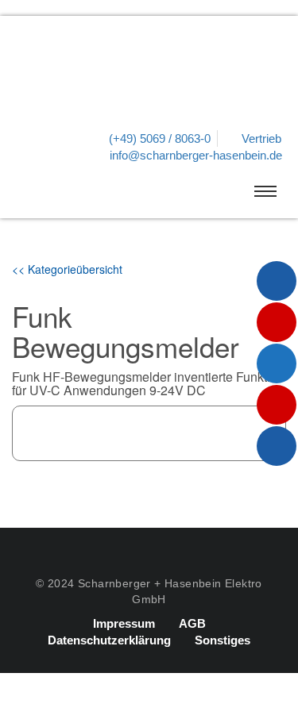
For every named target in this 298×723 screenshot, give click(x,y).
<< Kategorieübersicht (67, 269)
